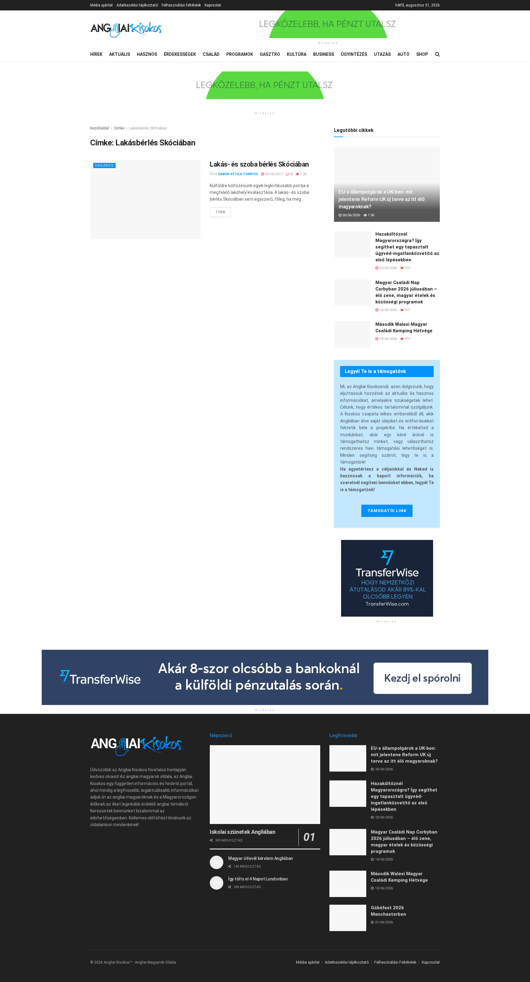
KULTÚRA (296, 54)
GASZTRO (270, 54)
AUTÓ (403, 54)
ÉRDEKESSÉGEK (180, 54)
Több (223, 210)
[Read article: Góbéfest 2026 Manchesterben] (347, 918)
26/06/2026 (350, 215)
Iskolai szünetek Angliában (242, 832)
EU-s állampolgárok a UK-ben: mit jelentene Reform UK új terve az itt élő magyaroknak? (382, 199)
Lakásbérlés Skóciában (148, 128)
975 (407, 268)
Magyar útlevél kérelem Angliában (260, 858)
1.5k (370, 215)
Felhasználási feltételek (181, 5)
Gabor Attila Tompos (238, 174)
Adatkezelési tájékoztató (137, 5)
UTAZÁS (382, 54)
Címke (119, 128)
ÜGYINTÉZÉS (354, 54)
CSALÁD (211, 54)
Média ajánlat (101, 5)
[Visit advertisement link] (328, 24)
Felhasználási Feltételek (395, 962)
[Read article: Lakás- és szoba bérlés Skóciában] (145, 199)
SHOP (422, 54)
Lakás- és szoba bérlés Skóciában (259, 164)
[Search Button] (437, 54)
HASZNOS (147, 54)
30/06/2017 (273, 174)
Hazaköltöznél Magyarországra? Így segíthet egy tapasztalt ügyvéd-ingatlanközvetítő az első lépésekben (407, 247)
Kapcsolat (213, 5)
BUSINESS (323, 54)
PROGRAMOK (239, 54)
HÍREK (96, 54)
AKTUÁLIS (119, 54)
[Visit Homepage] (126, 28)
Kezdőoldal (99, 128)
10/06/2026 (387, 339)
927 (407, 310)
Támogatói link (386, 510)
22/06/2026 (387, 268)
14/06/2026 (387, 310)
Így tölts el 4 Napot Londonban (258, 878)
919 (407, 339)
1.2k (303, 174)
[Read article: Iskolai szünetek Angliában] (265, 784)
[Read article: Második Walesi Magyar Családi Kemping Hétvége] (352, 334)
